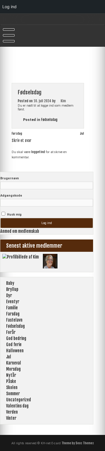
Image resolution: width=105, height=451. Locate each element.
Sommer (13, 393)
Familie (12, 307)
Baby (10, 283)
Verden (12, 412)
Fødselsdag (49, 119)
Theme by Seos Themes (78, 443)
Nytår (11, 375)
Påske (11, 381)
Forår (10, 332)
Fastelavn (14, 320)
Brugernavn (9, 178)
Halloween (15, 350)
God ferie (14, 344)
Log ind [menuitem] (9, 6)
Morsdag (13, 369)
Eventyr (12, 301)
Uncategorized (18, 399)
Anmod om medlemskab (19, 231)
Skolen (12, 387)
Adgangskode (11, 195)
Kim (63, 101)
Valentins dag (17, 405)
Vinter (11, 418)
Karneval (13, 362)
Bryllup (12, 289)
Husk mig (14, 214)
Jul (82, 133)
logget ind (38, 152)
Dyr (9, 295)
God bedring (16, 338)
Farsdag (17, 133)
